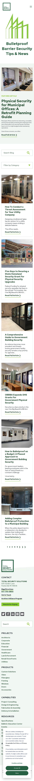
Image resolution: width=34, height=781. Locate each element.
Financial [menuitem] (4, 647)
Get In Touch (6, 595)
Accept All (17, 768)
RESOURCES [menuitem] (7, 716)
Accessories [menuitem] (6, 690)
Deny (17, 773)
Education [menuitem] (5, 643)
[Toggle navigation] (31, 6)
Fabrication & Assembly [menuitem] (10, 708)
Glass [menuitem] (3, 675)
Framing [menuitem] (4, 681)
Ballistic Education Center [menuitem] (11, 724)
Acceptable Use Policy (12, 743)
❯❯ (24, 547)
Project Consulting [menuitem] (8, 702)
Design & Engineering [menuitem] (9, 705)
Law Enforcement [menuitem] (8, 656)
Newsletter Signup (10, 604)
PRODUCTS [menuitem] (7, 667)
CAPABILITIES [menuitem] (8, 697)
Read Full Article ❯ (9, 135)
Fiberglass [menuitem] (5, 678)
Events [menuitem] (4, 727)
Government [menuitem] (6, 650)
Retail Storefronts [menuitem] (8, 659)
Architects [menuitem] (5, 637)
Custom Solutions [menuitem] (8, 672)
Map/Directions (7, 589)
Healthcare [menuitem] (5, 653)
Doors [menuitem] (3, 687)
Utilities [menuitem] (4, 662)
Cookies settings (17, 763)
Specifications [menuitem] (7, 721)
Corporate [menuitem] (5, 640)
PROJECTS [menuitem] (7, 633)
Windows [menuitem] (4, 684)
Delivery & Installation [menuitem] (10, 711)
